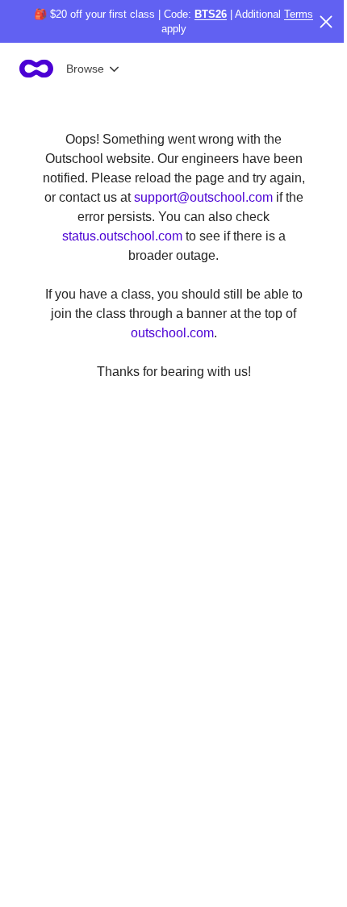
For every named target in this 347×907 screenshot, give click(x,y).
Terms (298, 14)
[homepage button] (36, 69)
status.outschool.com (122, 236)
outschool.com (172, 333)
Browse (85, 68)
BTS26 (210, 14)
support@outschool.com (203, 197)
